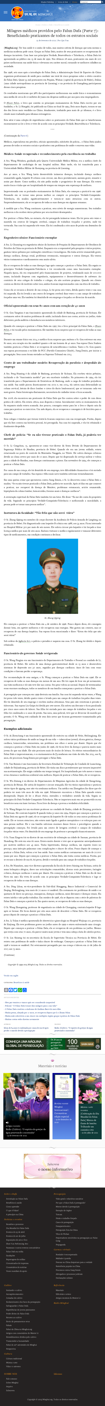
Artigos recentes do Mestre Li (68, 1298)
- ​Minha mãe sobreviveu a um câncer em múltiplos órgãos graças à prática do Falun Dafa (42, 1016)
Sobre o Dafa (47, 25)
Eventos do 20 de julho (15, 1236)
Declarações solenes (64, 1277)
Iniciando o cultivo (14, 1290)
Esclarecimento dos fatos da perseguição (23, 1302)
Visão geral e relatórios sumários (69, 1198)
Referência (59, 1285)
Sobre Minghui (12, 1382)
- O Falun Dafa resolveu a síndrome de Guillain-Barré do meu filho (32, 1009)
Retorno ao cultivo (14, 1317)
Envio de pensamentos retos (18, 1321)
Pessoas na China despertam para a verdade (74, 1262)
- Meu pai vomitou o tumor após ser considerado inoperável (29, 1002)
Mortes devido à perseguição (68, 1206)
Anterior (7, 1024)
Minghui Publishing (47, 2)
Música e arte (11, 1362)
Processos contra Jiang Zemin (68, 1270)
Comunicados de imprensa (17, 1263)
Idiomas (74, 2)
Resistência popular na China (68, 1266)
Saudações (10, 1255)
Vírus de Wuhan (62, 1234)
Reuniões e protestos (15, 1224)
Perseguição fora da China (67, 1230)
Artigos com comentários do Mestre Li (22, 1333)
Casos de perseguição (65, 1222)
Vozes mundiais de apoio (16, 1271)
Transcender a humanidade (17, 1341)
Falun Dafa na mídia (14, 1251)
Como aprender (12, 1206)
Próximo (58, 1024)
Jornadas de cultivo (14, 1298)
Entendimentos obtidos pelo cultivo (21, 1337)
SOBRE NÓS (10, 1373)
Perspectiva (11, 1348)
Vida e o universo (13, 1366)
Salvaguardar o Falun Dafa (17, 1305)
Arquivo (9, 1386)
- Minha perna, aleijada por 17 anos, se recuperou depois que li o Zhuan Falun (37, 1012)
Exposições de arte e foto (16, 1239)
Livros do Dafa (63, 2)
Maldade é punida (63, 1258)
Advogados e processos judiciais (69, 1274)
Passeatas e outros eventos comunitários (23, 1247)
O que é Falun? (12, 1210)
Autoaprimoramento (14, 1294)
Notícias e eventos (13, 1219)
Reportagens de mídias (15, 1259)
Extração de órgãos (64, 1210)
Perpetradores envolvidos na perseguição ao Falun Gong (77, 1239)
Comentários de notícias (16, 1267)
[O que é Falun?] (17, 12)
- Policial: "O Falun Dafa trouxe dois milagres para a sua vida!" (30, 1005)
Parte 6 (23, 135)
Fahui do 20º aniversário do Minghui (21, 1344)
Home (37, 25)
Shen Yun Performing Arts (17, 1243)
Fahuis (9, 1325)
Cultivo (8, 1285)
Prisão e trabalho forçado (66, 1218)
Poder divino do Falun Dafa (17, 1313)
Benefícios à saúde (62, 25)
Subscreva (10, 1390)
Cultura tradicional (14, 1358)
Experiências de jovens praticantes (20, 1309)
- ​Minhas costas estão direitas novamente (21, 1019)
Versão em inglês (11, 975)
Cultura (8, 1353)
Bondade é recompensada (66, 1254)
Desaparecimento (63, 1226)
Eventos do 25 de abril (15, 1232)
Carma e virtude (62, 1249)
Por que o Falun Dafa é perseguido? (70, 1202)
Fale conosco (11, 1378)
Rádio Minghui (61, 1303)
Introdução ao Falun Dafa (17, 1198)
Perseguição (60, 1193)
